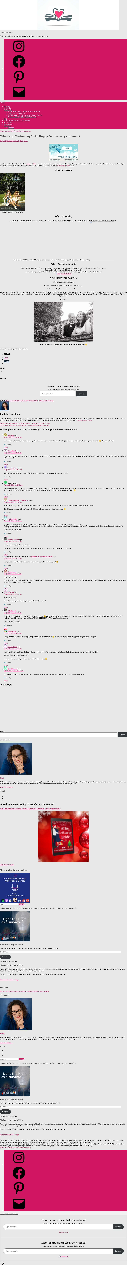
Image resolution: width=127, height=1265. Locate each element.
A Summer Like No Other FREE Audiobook (22, 117)
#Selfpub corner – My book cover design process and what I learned (24, 425)
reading (35, 400)
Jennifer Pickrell (13, 540)
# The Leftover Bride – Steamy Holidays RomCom (24, 111)
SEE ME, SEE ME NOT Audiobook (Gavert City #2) (25, 115)
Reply (6, 447)
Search (2, 731)
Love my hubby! (27, 400)
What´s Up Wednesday (18, 131)
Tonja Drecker (12, 519)
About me (7, 106)
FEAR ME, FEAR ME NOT (17, 113)
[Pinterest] (19, 84)
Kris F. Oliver (12, 647)
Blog (5, 119)
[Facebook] (19, 68)
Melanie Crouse (13, 468)
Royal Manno (12, 669)
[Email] (19, 99)
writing (28, 131)
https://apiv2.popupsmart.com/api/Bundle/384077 (15, 1147)
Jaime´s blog (61, 165)
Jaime (28, 164)
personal (7, 131)
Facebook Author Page (9, 980)
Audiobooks (8, 110)
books (7, 400)
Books (2, 131)
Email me (11, 128)
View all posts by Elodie (84, 420)
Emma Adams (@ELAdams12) (18, 500)
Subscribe (82, 394)
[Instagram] (19, 53)
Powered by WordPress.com (9, 1214)
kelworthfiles (12, 631)
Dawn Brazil (12, 451)
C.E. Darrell (12, 611)
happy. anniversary (15, 400)
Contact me (7, 126)
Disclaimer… (8, 124)
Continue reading (63, 1232)
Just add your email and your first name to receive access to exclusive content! (24, 991)
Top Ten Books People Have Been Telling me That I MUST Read (25, 423)
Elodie (26, 141)
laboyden (11, 435)
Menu (2, 102)
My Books (7, 108)
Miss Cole (11, 592)
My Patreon (7, 122)
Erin (34, 164)
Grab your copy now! (7, 864)
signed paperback (54, 808)
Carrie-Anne (12, 572)
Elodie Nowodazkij (6, 33)
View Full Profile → (6, 787)
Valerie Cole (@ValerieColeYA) (41, 556)
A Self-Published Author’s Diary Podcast (17, 120)
